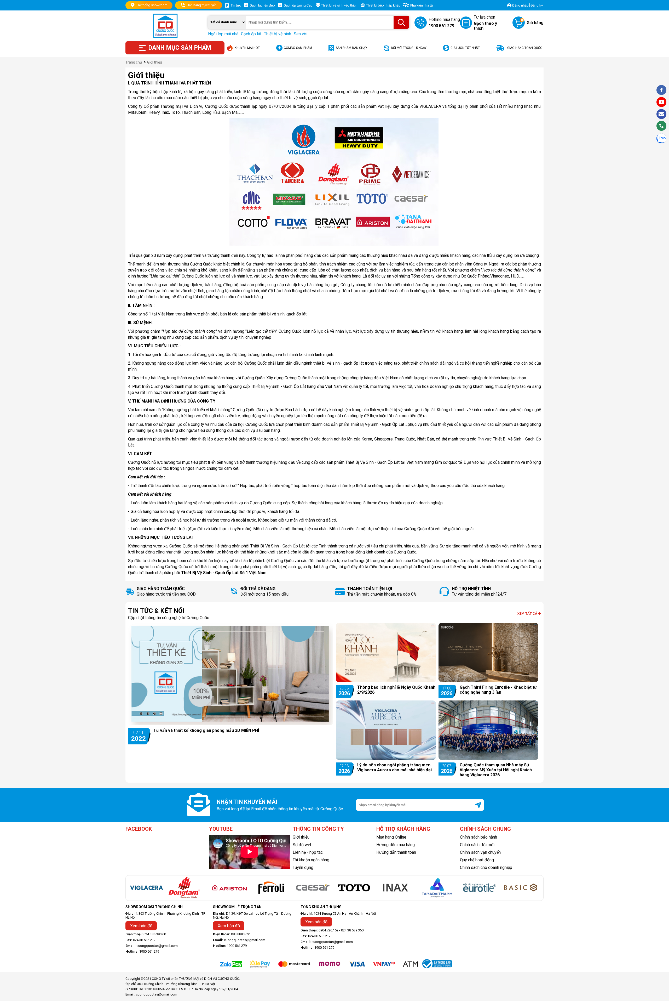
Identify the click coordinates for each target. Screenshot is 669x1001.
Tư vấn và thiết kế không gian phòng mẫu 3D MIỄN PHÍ (206, 730)
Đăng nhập (520, 5)
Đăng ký (536, 5)
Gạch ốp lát (251, 33)
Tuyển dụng (303, 867)
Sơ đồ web (303, 844)
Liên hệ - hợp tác (308, 852)
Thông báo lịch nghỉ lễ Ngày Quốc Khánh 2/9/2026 (396, 690)
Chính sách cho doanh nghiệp (486, 867)
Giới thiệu (301, 837)
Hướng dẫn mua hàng (395, 844)
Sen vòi (300, 33)
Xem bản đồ (141, 925)
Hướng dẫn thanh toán (396, 852)
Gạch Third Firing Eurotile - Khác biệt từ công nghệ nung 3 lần (498, 690)
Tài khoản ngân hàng (311, 859)
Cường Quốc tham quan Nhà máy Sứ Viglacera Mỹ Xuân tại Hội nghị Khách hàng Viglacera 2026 (496, 769)
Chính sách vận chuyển (480, 852)
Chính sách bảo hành (478, 837)
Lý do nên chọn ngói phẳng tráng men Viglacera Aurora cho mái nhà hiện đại (394, 767)
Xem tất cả (527, 613)
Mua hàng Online (391, 837)
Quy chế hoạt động (477, 859)
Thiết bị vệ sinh (277, 33)
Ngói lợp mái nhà (223, 33)
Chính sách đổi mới (477, 844)
